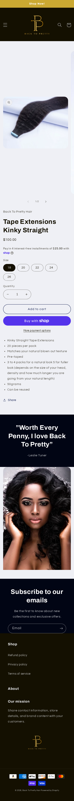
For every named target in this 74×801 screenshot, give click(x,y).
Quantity (9, 286)
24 (51, 267)
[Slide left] (28, 201)
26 (9, 276)
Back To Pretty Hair (31, 790)
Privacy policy (17, 664)
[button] (5, 25)
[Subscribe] (61, 628)
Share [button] (12, 400)
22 (37, 267)
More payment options (37, 330)
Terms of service (19, 673)
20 (23, 267)
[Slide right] (46, 201)
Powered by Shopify (50, 790)
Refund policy (17, 655)
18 (9, 267)
